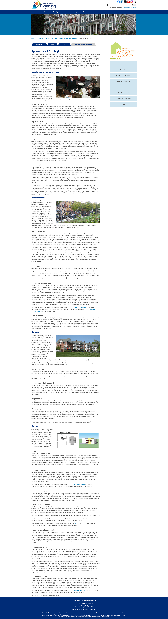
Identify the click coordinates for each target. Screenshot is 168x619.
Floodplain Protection (80, 307)
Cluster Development (79, 484)
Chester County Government (129, 7)
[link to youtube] (128, 2)
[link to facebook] (118, 2)
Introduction (39, 44)
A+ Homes (54, 38)
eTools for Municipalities (124, 93)
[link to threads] (135, 2)
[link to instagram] (131, 2)
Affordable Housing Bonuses (81, 363)
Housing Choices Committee (123, 75)
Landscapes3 (45, 12)
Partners (124, 104)
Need (52, 44)
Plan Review (86, 12)
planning (83, 523)
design (77, 523)
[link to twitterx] (125, 2)
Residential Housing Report (124, 81)
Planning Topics (57, 12)
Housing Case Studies (124, 87)
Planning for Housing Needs (124, 98)
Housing (48, 38)
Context (64, 44)
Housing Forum (124, 70)
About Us (36, 12)
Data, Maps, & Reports (72, 12)
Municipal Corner (98, 12)
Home (32, 38)
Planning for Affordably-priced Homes (68, 38)
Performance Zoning (79, 590)
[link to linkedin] (121, 2)
